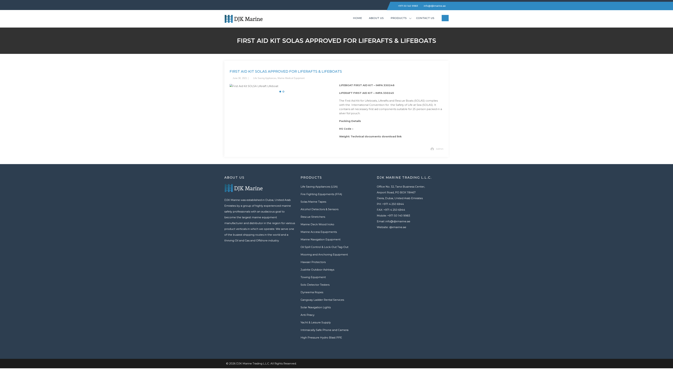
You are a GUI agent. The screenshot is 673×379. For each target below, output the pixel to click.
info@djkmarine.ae (434, 5)
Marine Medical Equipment (291, 78)
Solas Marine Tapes (313, 201)
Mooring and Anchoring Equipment (324, 254)
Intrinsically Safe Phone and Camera (324, 330)
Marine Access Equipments (319, 232)
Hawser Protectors (313, 262)
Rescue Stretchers (313, 216)
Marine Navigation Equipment (321, 239)
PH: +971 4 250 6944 (390, 204)
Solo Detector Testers (315, 284)
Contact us (425, 18)
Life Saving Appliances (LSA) (319, 186)
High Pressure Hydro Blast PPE (321, 337)
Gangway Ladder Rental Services (322, 299)
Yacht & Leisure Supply (316, 322)
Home (357, 18)
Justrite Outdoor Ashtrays (317, 269)
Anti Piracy (307, 315)
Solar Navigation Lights (316, 307)
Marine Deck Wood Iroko (317, 224)
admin (439, 148)
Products (399, 18)
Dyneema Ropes (312, 292)
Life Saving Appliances (264, 78)
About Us (376, 18)
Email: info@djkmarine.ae (393, 221)
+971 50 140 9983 (407, 5)
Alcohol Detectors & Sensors (319, 209)
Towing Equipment (313, 277)
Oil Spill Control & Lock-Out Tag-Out (324, 247)
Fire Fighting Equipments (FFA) (321, 194)
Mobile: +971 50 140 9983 (393, 215)
